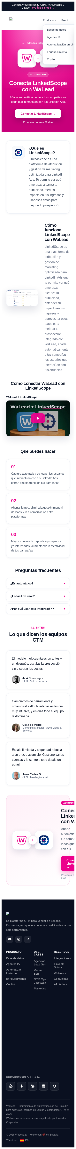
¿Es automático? (38, 583)
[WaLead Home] (22, 20)
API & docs (60, 984)
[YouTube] (9, 939)
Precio (65, 20)
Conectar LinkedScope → (38, 113)
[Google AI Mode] (21, 1086)
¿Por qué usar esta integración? (38, 608)
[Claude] (32, 1086)
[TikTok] (27, 939)
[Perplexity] (43, 1086)
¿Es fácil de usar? (38, 596)
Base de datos (15, 958)
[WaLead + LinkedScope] (38, 418)
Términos (11, 1140)
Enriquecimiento (16, 978)
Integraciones (62, 958)
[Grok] (54, 1086)
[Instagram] (18, 939)
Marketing (40, 988)
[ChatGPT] (10, 1086)
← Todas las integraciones (38, 43)
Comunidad (61, 978)
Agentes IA (13, 963)
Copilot (10, 984)
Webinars (60, 973)
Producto (49, 20)
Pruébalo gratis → (43, 7)
